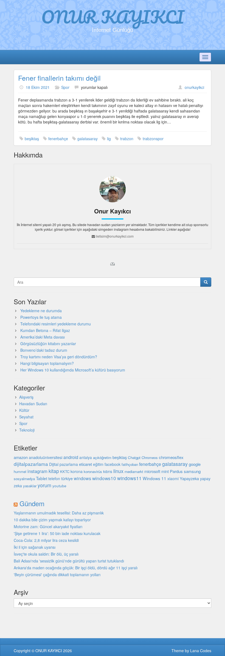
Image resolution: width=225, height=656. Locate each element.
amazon (21, 457)
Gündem (31, 503)
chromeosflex (171, 457)
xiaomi (173, 478)
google (195, 464)
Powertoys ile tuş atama (41, 317)
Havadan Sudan (33, 403)
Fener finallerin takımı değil (59, 78)
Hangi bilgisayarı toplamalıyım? (47, 363)
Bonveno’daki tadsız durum (43, 350)
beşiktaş (32, 138)
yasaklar (29, 485)
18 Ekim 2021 (38, 87)
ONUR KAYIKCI (112, 17)
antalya (85, 457)
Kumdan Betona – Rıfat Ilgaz (45, 330)
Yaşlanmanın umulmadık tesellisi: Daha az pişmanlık (59, 513)
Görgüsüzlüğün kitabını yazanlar (48, 343)
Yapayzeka (189, 478)
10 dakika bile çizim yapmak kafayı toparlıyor (52, 519)
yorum (44, 485)
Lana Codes (200, 650)
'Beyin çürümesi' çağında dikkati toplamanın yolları (57, 574)
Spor (65, 87)
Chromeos (150, 457)
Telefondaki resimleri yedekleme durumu (55, 323)
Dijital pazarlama (63, 464)
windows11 (129, 478)
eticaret (85, 464)
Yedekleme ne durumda (41, 310)
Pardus (176, 471)
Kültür (24, 410)
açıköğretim (102, 457)
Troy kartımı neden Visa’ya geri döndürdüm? (58, 356)
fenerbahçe (58, 138)
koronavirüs (93, 471)
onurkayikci (194, 87)
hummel (20, 471)
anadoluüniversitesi (45, 457)
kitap (54, 471)
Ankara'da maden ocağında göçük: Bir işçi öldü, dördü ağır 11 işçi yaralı (75, 567)
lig (109, 138)
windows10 (104, 478)
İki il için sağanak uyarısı (34, 547)
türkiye (67, 478)
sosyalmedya (24, 478)
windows (82, 478)
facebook (112, 464)
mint (165, 471)
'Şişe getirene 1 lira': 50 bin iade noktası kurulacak (57, 533)
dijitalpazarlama (31, 463)
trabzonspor (153, 138)
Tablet (41, 478)
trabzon (126, 138)
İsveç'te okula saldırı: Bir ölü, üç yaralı (46, 554)
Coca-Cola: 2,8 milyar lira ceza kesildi (46, 540)
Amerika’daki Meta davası (42, 337)
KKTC (64, 471)
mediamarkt (134, 471)
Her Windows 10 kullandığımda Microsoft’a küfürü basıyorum (72, 370)
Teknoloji (27, 430)
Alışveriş (26, 397)
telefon (54, 478)
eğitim (98, 464)
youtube (59, 485)
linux (118, 470)
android (70, 457)
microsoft (152, 471)
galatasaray (87, 138)
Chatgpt (134, 457)
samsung (192, 471)
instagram (37, 471)
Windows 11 (154, 478)
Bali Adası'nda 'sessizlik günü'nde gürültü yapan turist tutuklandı (69, 561)
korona (77, 471)
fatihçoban (130, 464)
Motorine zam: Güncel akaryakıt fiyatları (48, 526)
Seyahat (26, 416)
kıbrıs (107, 471)
